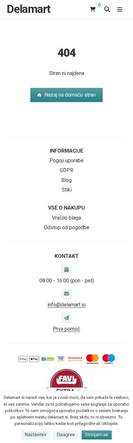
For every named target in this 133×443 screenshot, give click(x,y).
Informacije (66, 151)
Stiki (67, 190)
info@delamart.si (66, 305)
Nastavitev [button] (35, 434)
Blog (66, 180)
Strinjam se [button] (96, 434)
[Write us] (66, 317)
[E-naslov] (66, 293)
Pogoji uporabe (66, 160)
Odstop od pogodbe (66, 227)
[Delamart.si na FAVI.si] (66, 385)
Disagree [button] (66, 434)
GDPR (66, 170)
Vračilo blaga (66, 218)
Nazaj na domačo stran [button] (70, 95)
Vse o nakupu (66, 208)
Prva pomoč (66, 329)
